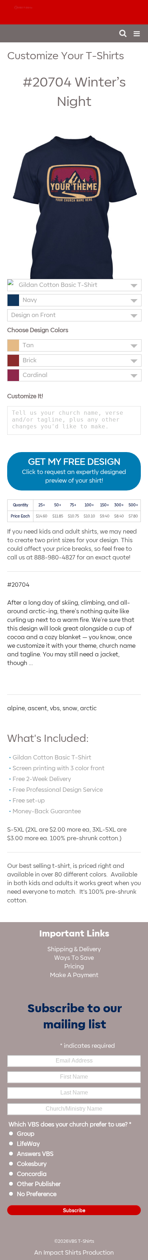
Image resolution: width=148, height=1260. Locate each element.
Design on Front (33, 315)
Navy (30, 300)
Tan (28, 345)
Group (25, 1134)
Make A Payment (74, 975)
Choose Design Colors (37, 330)
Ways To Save (74, 958)
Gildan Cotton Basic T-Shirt (58, 285)
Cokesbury (32, 1164)
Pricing (74, 967)
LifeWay (28, 1144)
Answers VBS (35, 1154)
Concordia (32, 1174)
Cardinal (35, 375)
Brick (30, 360)
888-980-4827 (114, 14)
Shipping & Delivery (74, 949)
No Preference (36, 1194)
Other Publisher (39, 1184)
